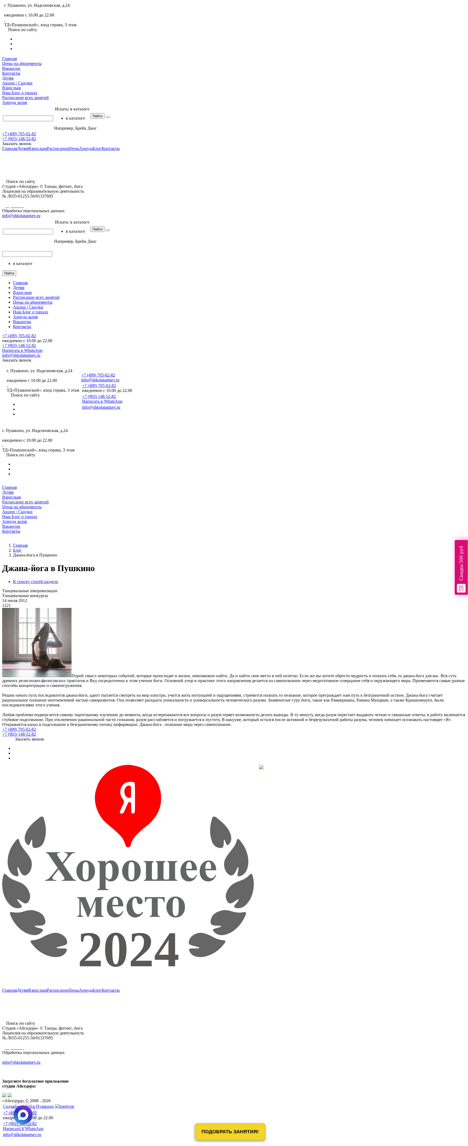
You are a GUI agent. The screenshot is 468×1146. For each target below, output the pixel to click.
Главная (9, 58)
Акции (17, 83)
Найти (97, 116)
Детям (8, 78)
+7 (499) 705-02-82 (21, 10)
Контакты (11, 73)
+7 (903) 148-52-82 (19, 138)
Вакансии (11, 68)
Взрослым (11, 88)
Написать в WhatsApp (22, 350)
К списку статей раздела (35, 581)
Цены (22, 63)
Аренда (14, 102)
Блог (19, 92)
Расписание (25, 97)
